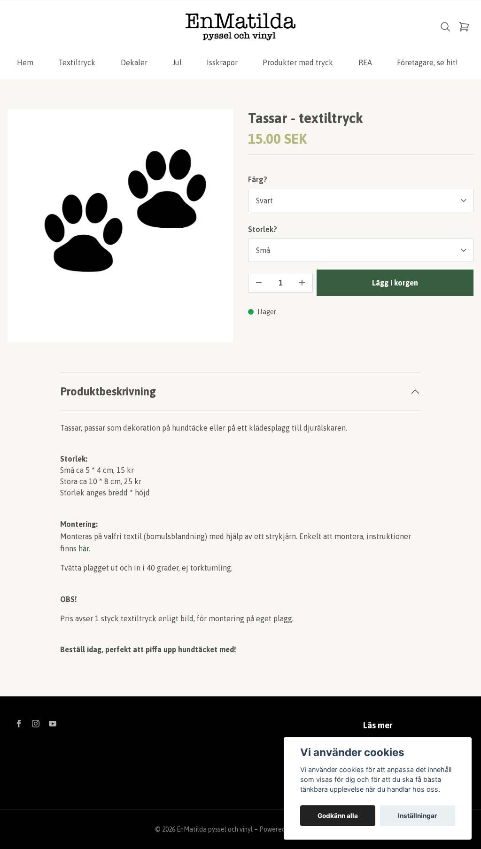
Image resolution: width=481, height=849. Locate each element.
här (83, 548)
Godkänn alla (338, 815)
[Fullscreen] (120, 225)
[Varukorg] (464, 26)
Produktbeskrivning (108, 391)
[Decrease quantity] (258, 282)
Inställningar (417, 815)
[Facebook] (19, 723)
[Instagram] (35, 723)
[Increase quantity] (302, 282)
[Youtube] (52, 723)
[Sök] (445, 26)
